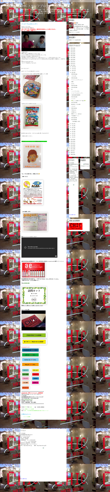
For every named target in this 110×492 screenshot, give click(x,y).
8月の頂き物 (74, 117)
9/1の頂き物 (74, 119)
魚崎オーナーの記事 (29, 409)
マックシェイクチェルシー (77, 79)
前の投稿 (63, 421)
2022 (72, 55)
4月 (73, 131)
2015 (72, 141)
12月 (73, 66)
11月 (73, 68)
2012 (72, 147)
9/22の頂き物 (74, 85)
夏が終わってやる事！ (76, 104)
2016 (72, 139)
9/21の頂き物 (74, 87)
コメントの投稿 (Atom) (45, 426)
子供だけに (73, 110)
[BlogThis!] (39, 407)
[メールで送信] (38, 407)
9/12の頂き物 (74, 96)
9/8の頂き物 (74, 108)
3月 (73, 133)
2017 (72, 65)
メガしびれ (73, 76)
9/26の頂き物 (74, 78)
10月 (73, 70)
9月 (73, 72)
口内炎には (73, 112)
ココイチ (73, 106)
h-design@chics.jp (28, 399)
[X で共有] (40, 407)
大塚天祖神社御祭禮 (75, 95)
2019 (72, 61)
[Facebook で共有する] (42, 407)
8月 (73, 123)
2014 (72, 143)
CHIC (77, 23)
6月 (73, 127)
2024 (72, 51)
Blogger (63, 489)
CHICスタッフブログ (34, 6)
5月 (73, 129)
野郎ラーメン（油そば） (76, 113)
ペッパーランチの (75, 91)
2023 (72, 53)
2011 (72, 148)
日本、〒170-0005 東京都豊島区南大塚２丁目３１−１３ (36, 410)
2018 (72, 63)
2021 (72, 57)
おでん (72, 83)
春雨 (72, 81)
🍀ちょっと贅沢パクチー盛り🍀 (78, 100)
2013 (72, 145)
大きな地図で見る (23, 478)
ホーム (43, 421)
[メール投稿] (35, 407)
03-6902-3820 (26, 283)
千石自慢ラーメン (75, 115)
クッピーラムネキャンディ (77, 93)
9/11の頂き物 (74, 102)
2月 (73, 135)
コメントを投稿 (26, 416)
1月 (73, 137)
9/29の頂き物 (74, 74)
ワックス (73, 98)
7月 (73, 125)
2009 (72, 152)
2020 (72, 59)
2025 (72, 50)
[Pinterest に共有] (43, 407)
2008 (72, 154)
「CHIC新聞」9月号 (75, 121)
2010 (72, 150)
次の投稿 (23, 421)
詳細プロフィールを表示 (74, 32)
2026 (72, 48)
